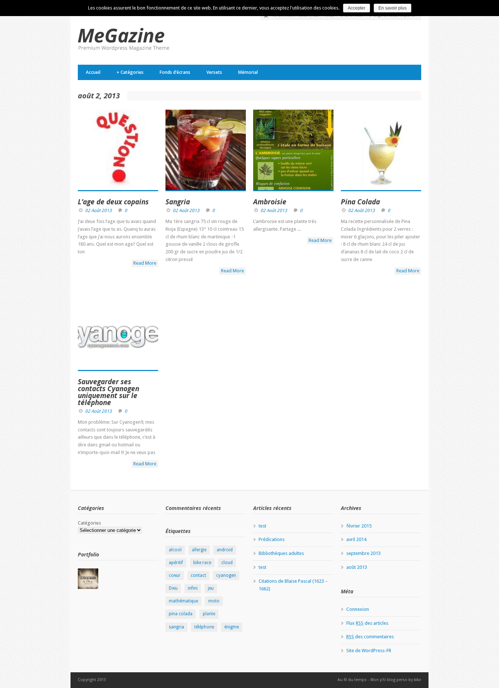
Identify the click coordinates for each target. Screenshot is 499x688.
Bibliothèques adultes (281, 553)
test (262, 526)
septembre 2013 (363, 553)
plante (209, 613)
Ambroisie (269, 202)
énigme (231, 627)
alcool (175, 549)
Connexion (357, 609)
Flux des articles (367, 623)
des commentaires (370, 636)
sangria (176, 627)
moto (214, 601)
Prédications (272, 539)
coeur (174, 575)
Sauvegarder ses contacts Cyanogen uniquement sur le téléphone (108, 392)
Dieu (173, 588)
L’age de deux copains (113, 202)
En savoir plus (392, 8)
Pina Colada (360, 202)
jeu (211, 588)
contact (198, 575)
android (225, 549)
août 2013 (356, 567)
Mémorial (248, 72)
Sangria (177, 202)
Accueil (93, 72)
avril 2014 (356, 539)
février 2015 (359, 526)
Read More (144, 263)
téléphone (204, 627)
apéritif (176, 562)
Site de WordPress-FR (368, 650)
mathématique (183, 601)
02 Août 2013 (98, 210)
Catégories (130, 72)
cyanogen (226, 575)
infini (193, 588)
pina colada (181, 613)
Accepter (356, 8)
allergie (199, 549)
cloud (227, 562)
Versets (214, 72)
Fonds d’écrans (175, 72)
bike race (202, 562)
